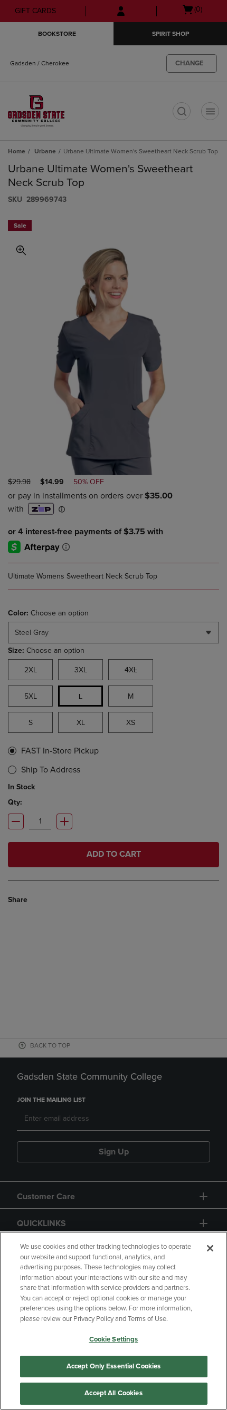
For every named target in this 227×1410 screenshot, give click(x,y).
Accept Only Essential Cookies (114, 1366)
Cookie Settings (113, 1339)
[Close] (210, 1248)
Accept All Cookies (113, 1393)
